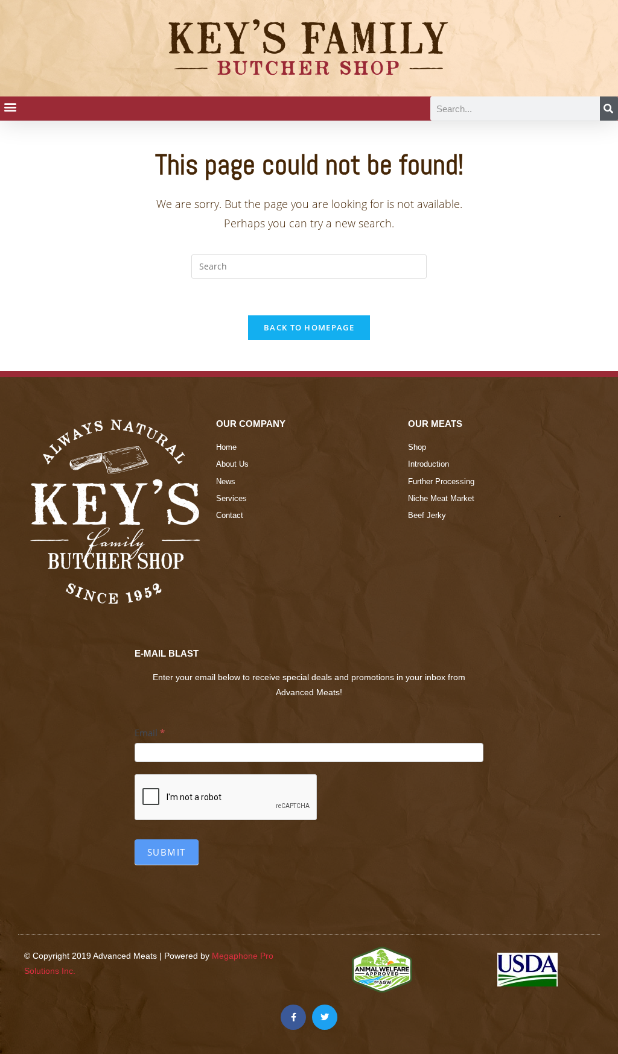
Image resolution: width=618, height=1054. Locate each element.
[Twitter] (324, 1017)
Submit (166, 852)
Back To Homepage (309, 327)
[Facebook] (293, 1017)
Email (150, 733)
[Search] (609, 108)
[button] (10, 106)
